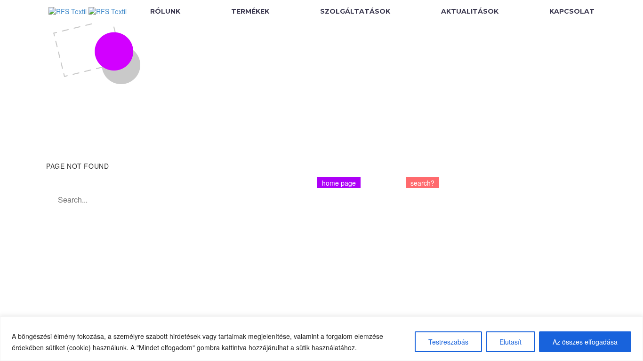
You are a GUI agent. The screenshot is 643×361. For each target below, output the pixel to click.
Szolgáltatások (355, 11)
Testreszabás (448, 341)
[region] (321, 338)
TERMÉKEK (250, 11)
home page (339, 183)
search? (422, 183)
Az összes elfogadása (585, 341)
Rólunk (165, 11)
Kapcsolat (572, 11)
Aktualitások (469, 11)
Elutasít (510, 341)
